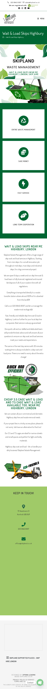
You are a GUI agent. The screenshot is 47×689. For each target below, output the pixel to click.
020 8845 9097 (15, 2)
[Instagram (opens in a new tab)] (22, 8)
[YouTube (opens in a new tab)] (28, 8)
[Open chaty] (40, 682)
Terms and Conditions (23, 681)
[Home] (3, 37)
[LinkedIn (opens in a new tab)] (25, 8)
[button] (24, 659)
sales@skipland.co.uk (32, 2)
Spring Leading (29, 675)
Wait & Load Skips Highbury (15, 37)
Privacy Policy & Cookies (23, 680)
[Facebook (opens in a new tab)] (19, 8)
